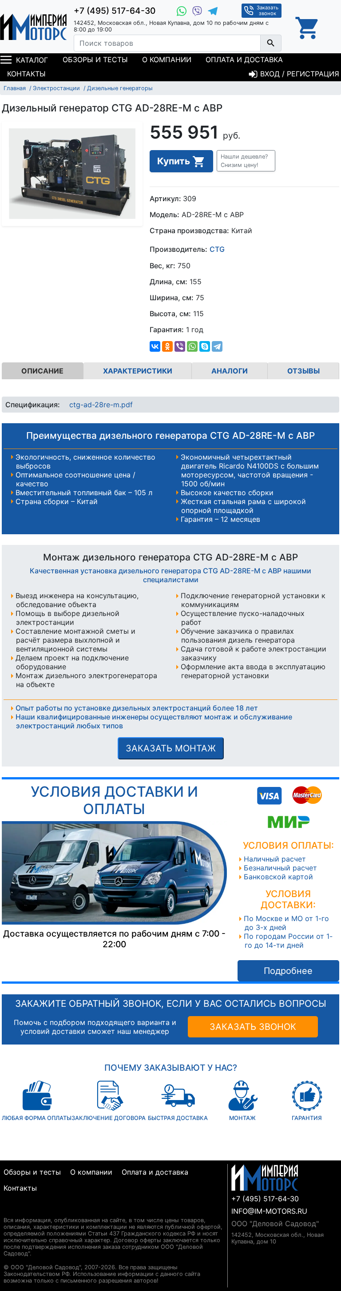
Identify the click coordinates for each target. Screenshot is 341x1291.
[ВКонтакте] (155, 346)
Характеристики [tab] (137, 370)
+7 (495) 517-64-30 (114, 10)
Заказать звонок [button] (267, 10)
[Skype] (204, 346)
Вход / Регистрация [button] (298, 73)
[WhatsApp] (192, 346)
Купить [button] (174, 161)
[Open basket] (308, 27)
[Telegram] (217, 346)
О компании (166, 59)
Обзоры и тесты (95, 59)
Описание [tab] (42, 370)
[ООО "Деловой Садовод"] (33, 26)
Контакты (26, 73)
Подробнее (288, 970)
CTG (217, 249)
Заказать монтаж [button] (171, 748)
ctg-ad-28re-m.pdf (101, 404)
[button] (246, 160)
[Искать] (271, 43)
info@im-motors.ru (269, 1211)
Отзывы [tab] (303, 370)
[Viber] (179, 346)
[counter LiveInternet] (10, 1209)
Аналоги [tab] (229, 370)
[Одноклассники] (167, 346)
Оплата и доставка (244, 59)
